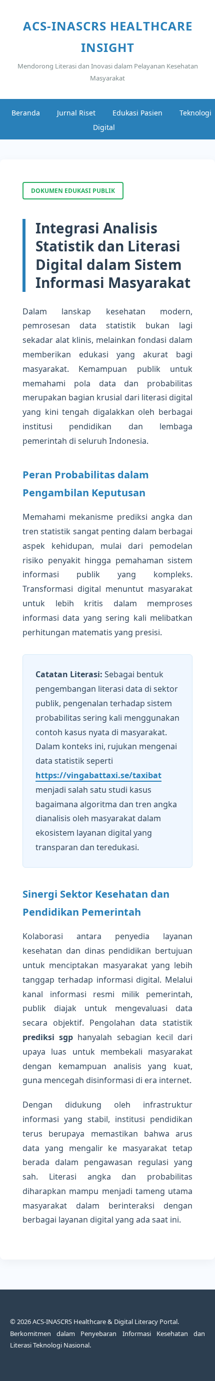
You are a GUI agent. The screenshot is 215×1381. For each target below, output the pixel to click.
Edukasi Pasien (137, 112)
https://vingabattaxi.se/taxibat (99, 775)
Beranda (26, 112)
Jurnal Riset (76, 112)
